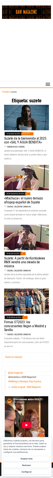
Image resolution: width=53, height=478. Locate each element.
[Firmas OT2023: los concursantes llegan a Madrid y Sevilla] (26, 301)
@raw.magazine (15, 372)
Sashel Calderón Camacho (19, 207)
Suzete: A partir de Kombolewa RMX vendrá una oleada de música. (24, 262)
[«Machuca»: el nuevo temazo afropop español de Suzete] (26, 177)
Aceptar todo (27, 458)
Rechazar (26, 465)
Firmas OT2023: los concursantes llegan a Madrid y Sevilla (25, 326)
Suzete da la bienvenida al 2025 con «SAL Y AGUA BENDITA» (25, 140)
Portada (5, 92)
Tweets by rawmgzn (13, 357)
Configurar (26, 472)
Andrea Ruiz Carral (16, 147)
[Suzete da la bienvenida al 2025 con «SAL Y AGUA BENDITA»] (26, 117)
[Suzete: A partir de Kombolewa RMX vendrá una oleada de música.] (26, 237)
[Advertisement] (26, 47)
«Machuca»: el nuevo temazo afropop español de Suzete (23, 200)
